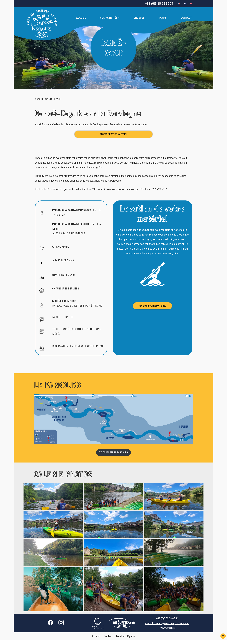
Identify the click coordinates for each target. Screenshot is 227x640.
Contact (186, 17)
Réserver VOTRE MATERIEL (113, 134)
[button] (119, 18)
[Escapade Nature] (42, 23)
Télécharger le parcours (113, 452)
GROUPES (139, 17)
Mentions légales (125, 636)
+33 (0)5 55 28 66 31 (159, 4)
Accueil (81, 17)
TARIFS (163, 17)
